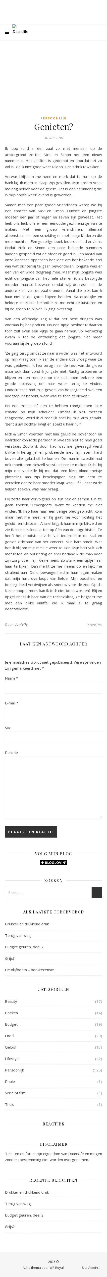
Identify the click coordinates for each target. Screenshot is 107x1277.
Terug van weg (18, 935)
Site (8, 727)
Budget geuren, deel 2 (24, 946)
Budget (11, 1024)
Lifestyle (12, 1058)
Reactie (11, 752)
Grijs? (10, 958)
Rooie (10, 1081)
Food (9, 1035)
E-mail (11, 702)
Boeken (11, 1012)
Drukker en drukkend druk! (27, 923)
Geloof (10, 1047)
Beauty (11, 1001)
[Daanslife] (20, 32)
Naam (11, 678)
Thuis (9, 1104)
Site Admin (90, 1267)
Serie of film (15, 1092)
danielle (21, 624)
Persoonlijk (54, 118)
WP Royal (57, 1267)
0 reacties (94, 624)
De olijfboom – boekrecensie (29, 969)
